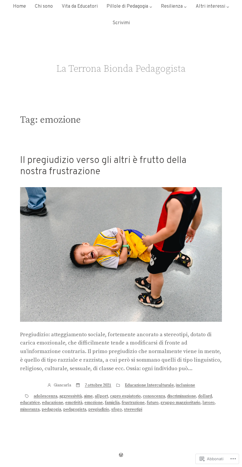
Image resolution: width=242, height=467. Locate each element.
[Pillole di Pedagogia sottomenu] (150, 6)
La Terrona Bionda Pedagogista (121, 69)
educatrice (30, 402)
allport (101, 396)
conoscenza (154, 396)
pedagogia (51, 409)
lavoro (208, 402)
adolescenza (45, 396)
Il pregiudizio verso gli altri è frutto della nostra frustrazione (103, 166)
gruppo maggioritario (180, 402)
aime (88, 396)
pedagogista (74, 409)
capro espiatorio (125, 396)
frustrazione (133, 402)
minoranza (30, 409)
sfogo (116, 409)
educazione (52, 402)
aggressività (70, 396)
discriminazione (181, 396)
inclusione (185, 385)
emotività (73, 402)
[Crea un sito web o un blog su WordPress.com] (121, 455)
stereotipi (133, 409)
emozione (93, 402)
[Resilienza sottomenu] (185, 6)
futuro (152, 402)
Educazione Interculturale (149, 385)
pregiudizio (98, 409)
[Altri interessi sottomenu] (227, 6)
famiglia (112, 402)
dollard (205, 396)
